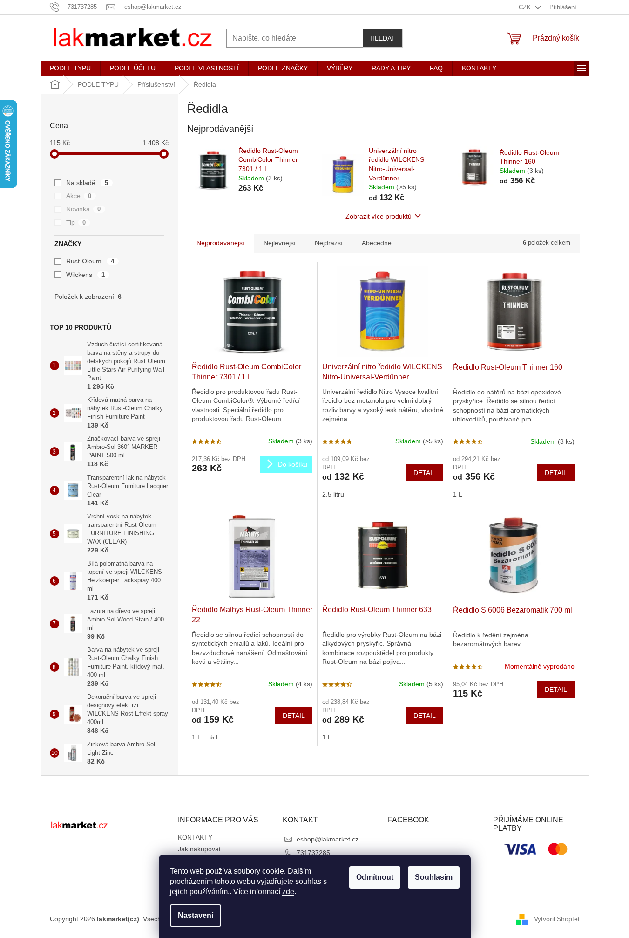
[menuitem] (70, 68)
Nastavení (195, 915)
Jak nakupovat (199, 849)
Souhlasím (434, 877)
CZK (526, 7)
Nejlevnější (280, 243)
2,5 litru (333, 494)
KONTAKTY (195, 837)
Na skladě (87, 182)
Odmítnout (374, 877)
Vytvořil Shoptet (557, 919)
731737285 (313, 852)
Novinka (83, 209)
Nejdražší (329, 243)
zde (288, 892)
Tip (76, 222)
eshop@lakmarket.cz (327, 839)
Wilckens (85, 274)
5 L (215, 737)
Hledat (382, 38)
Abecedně (377, 243)
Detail (424, 472)
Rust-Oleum (90, 261)
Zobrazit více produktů (378, 216)
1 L (457, 494)
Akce (79, 196)
